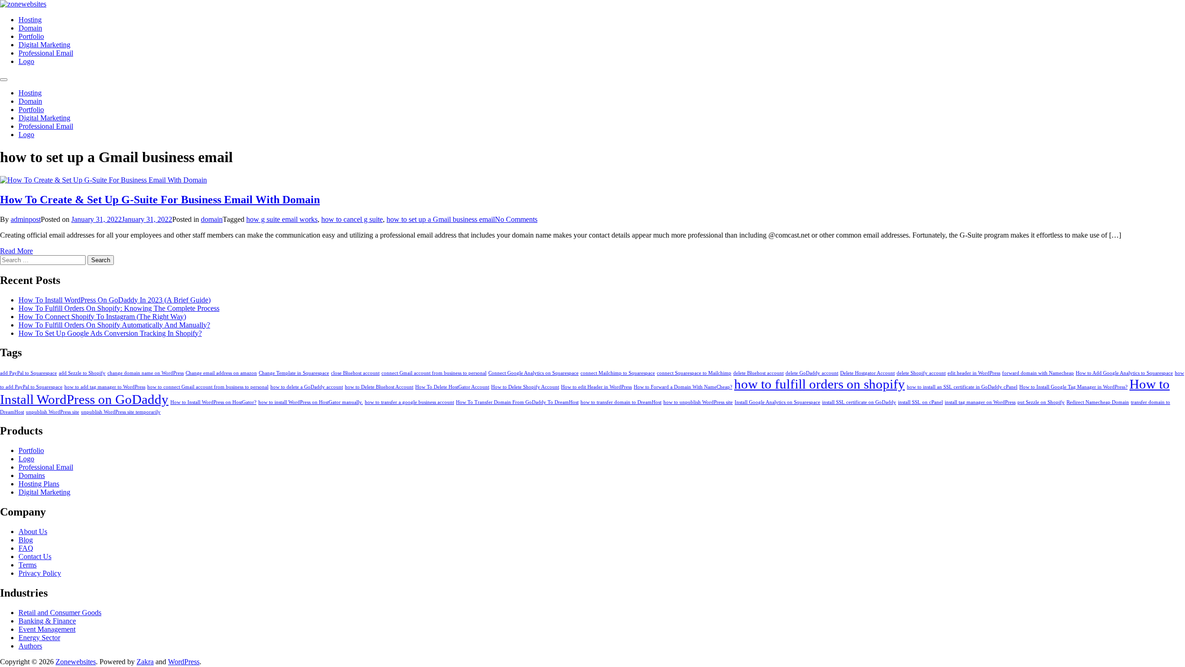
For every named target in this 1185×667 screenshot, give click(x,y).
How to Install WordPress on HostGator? (213, 402)
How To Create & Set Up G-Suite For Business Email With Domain (160, 200)
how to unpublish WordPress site (698, 402)
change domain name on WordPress (145, 373)
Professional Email (46, 53)
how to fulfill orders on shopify (819, 384)
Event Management (47, 629)
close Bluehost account (355, 373)
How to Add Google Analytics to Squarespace (1124, 373)
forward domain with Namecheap (1038, 373)
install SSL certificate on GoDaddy (859, 402)
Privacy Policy (40, 573)
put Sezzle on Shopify (1041, 402)
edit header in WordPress (974, 373)
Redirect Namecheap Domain (1097, 402)
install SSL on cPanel (920, 402)
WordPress (184, 662)
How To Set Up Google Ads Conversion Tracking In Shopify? (110, 333)
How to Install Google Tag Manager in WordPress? (1073, 387)
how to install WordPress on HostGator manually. (310, 402)
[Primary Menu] (3, 79)
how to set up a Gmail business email (441, 219)
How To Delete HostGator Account (452, 387)
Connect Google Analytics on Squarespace (533, 373)
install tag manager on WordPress (980, 402)
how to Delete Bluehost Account (379, 387)
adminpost (26, 219)
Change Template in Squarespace (294, 373)
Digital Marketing (44, 45)
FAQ (26, 548)
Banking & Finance (47, 621)
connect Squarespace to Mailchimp (694, 373)
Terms (28, 565)
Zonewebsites (76, 662)
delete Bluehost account (758, 373)
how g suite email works (282, 219)
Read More (16, 251)
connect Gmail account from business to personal (433, 373)
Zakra (145, 662)
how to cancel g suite (352, 219)
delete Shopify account (921, 373)
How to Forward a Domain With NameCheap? (683, 387)
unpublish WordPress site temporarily (121, 412)
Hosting (30, 20)
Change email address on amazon (221, 373)
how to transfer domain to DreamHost (620, 402)
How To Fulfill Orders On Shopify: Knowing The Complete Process (119, 308)
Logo (26, 61)
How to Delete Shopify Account (525, 387)
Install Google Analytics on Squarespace (777, 402)
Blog (26, 540)
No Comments (516, 219)
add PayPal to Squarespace (28, 373)
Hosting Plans (39, 484)
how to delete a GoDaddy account (306, 387)
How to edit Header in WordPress (596, 387)
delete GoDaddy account (812, 373)
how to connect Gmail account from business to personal (207, 387)
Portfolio (31, 36)
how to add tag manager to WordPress (104, 387)
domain (212, 219)
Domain (30, 28)
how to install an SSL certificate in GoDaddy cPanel (962, 387)
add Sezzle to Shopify (82, 373)
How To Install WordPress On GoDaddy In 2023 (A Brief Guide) (115, 300)
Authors (30, 646)
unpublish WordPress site (52, 412)
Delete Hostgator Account (867, 373)
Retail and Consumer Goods (60, 613)
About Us (33, 531)
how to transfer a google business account (409, 402)
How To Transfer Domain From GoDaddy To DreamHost (517, 402)
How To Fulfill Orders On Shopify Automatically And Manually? (114, 325)
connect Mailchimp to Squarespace (617, 373)
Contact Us (35, 556)
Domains (32, 475)
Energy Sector (39, 638)
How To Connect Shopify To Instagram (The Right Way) (102, 317)
